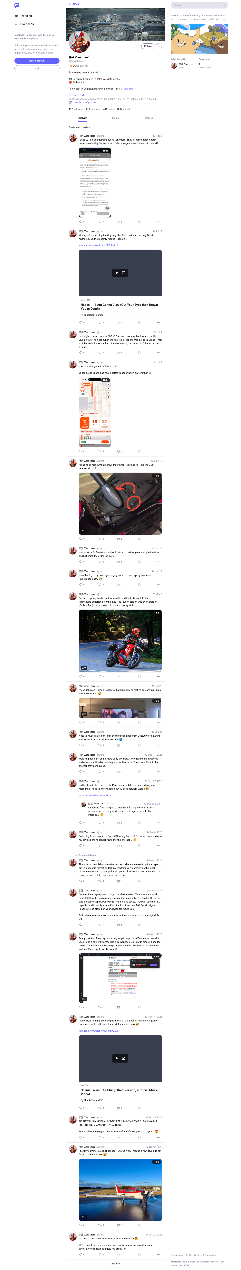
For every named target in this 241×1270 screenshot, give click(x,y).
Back (76, 4)
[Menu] (159, 46)
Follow (147, 46)
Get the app (193, 1262)
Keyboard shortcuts (209, 1262)
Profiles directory (194, 1255)
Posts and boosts (78, 127)
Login (37, 68)
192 (71, 109)
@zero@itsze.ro (76, 61)
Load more (115, 1263)
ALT (84, 530)
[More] (158, 222)
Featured (148, 117)
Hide (105, 150)
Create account (37, 60)
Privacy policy (209, 1255)
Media (115, 117)
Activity (82, 117)
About (182, 1255)
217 (88, 109)
